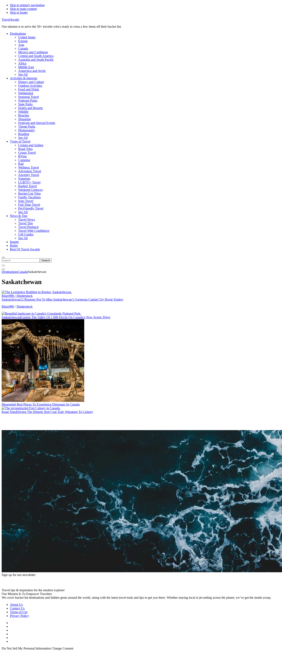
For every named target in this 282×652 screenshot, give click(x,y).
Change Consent (62, 648)
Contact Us (17, 608)
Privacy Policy (19, 615)
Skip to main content (23, 9)
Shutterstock (25, 306)
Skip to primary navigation (27, 5)
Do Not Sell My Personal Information (26, 648)
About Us (16, 604)
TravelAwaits (10, 19)
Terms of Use (18, 612)
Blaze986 (8, 306)
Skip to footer (19, 12)
